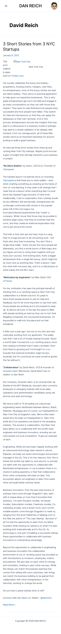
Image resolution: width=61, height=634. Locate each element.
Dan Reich (22, 598)
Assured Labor (10, 371)
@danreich (46, 598)
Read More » (9, 605)
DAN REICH (30, 5)
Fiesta (9, 281)
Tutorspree (8, 169)
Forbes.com (17, 75)
